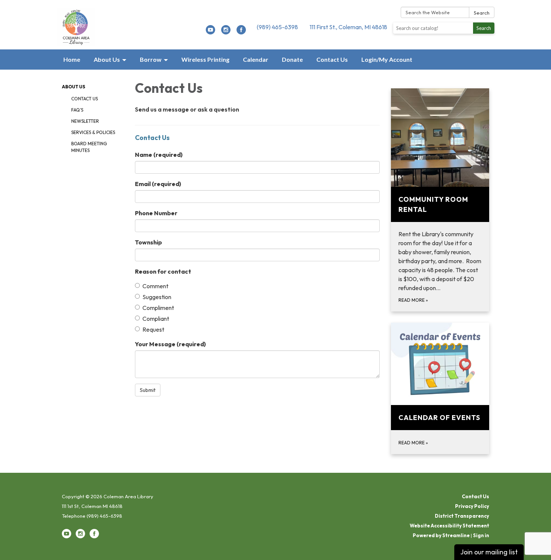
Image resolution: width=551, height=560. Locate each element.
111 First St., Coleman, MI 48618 (348, 27)
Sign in (481, 535)
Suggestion (156, 297)
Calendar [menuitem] (255, 59)
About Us (73, 86)
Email (158, 184)
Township (148, 242)
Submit (148, 390)
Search (482, 13)
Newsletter (85, 121)
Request (153, 329)
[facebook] (241, 32)
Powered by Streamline (441, 535)
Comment (155, 286)
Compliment (158, 307)
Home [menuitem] (71, 59)
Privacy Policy (472, 506)
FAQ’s (77, 110)
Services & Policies (93, 132)
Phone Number (156, 213)
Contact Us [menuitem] (332, 59)
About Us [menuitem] (107, 59)
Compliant (155, 318)
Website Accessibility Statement (449, 526)
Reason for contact (163, 271)
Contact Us (84, 98)
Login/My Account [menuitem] (386, 59)
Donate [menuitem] (292, 59)
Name (159, 154)
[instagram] (226, 32)
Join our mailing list (489, 552)
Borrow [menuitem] (151, 59)
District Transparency (462, 516)
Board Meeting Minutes (89, 147)
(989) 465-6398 (277, 27)
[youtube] (210, 32)
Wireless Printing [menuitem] (205, 59)
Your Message (170, 344)
